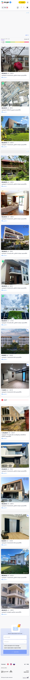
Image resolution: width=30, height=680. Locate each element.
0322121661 (26, 672)
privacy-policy (4, 667)
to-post (22, 2)
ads (26, 12)
